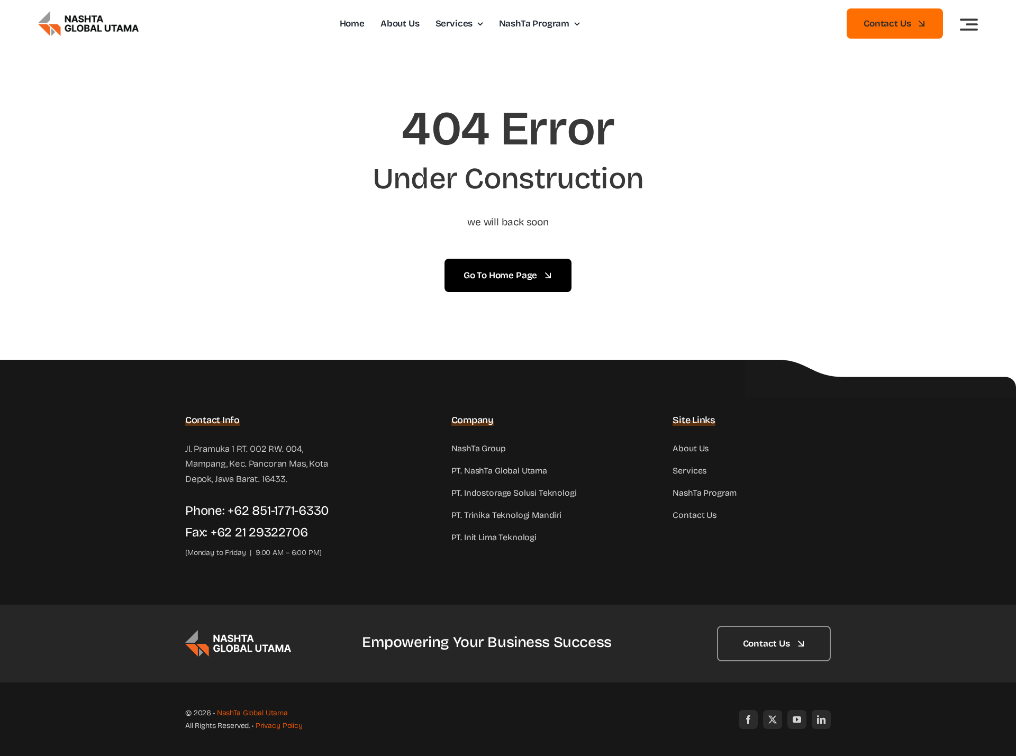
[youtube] (796, 719)
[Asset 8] (238, 634)
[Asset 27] (88, 15)
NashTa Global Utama (252, 712)
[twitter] (772, 719)
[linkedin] (821, 719)
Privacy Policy (279, 725)
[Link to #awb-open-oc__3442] (969, 24)
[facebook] (748, 719)
